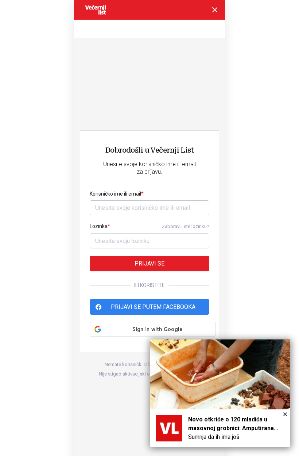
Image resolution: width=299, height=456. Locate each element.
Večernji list (95, 10)
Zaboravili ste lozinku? (185, 226)
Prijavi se (149, 263)
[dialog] (220, 393)
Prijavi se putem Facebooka (153, 306)
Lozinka (99, 226)
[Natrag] (214, 9)
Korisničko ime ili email (115, 194)
